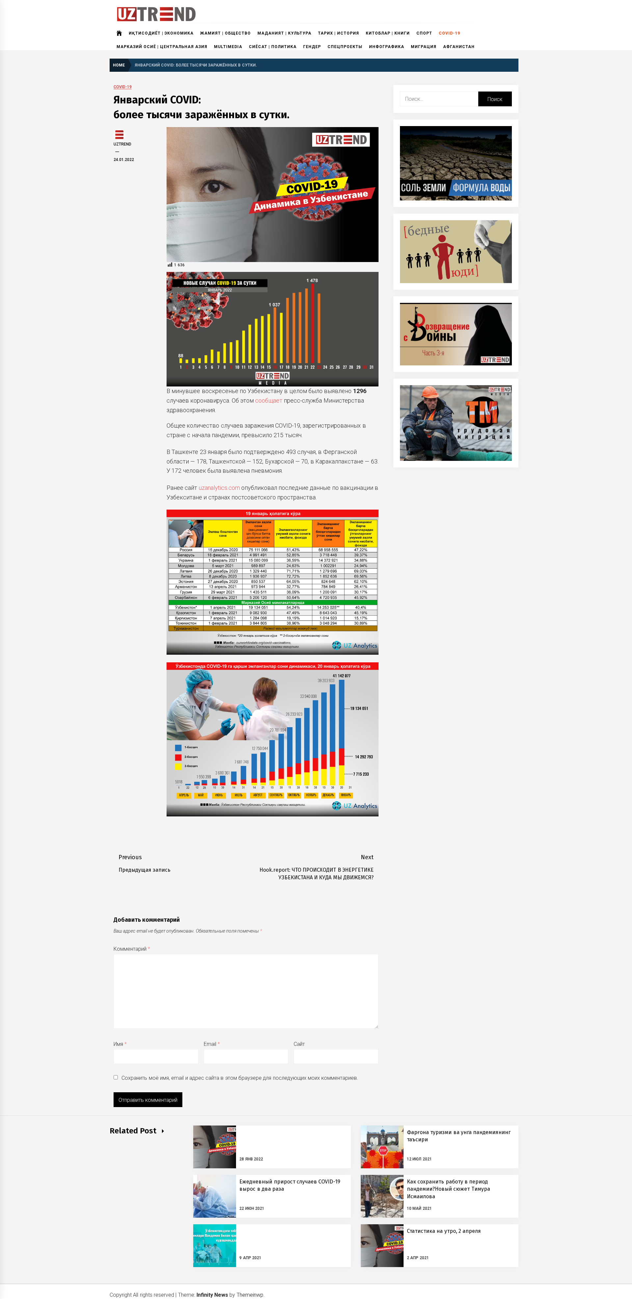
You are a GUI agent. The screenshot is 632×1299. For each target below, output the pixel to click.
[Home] (119, 33)
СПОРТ (424, 33)
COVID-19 (449, 33)
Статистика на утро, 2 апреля (444, 1231)
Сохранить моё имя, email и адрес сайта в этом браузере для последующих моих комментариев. (239, 1078)
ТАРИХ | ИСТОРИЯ (338, 33)
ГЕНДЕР (312, 46)
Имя (120, 1044)
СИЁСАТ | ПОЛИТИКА (273, 46)
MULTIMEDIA (228, 46)
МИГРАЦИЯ (423, 46)
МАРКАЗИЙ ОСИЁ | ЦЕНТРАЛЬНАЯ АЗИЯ (162, 46)
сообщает (268, 400)
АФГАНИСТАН (459, 46)
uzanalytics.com (219, 487)
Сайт (299, 1044)
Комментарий (132, 949)
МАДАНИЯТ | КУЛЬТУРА (284, 33)
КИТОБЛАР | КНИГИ (388, 33)
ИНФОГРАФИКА (386, 46)
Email (212, 1044)
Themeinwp (250, 1295)
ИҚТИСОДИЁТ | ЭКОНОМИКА (161, 33)
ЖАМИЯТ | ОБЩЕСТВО (225, 33)
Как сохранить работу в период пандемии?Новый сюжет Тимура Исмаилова (448, 1189)
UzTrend (122, 144)
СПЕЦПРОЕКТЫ (345, 46)
